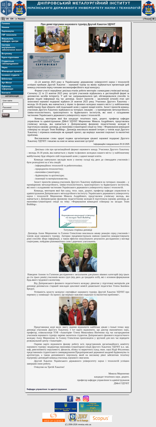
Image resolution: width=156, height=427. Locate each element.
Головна (6, 23)
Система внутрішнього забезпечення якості (12, 47)
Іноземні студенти (10, 75)
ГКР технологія (9, 35)
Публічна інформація (7, 87)
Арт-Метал (7, 83)
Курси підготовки (10, 57)
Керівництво (8, 31)
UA (7, 19)
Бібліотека (7, 79)
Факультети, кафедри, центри (10, 40)
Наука (4, 67)
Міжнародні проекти (12, 71)
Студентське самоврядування (10, 62)
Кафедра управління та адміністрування (47, 389)
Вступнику (7, 53)
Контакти (6, 93)
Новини (21, 19)
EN (12, 19)
